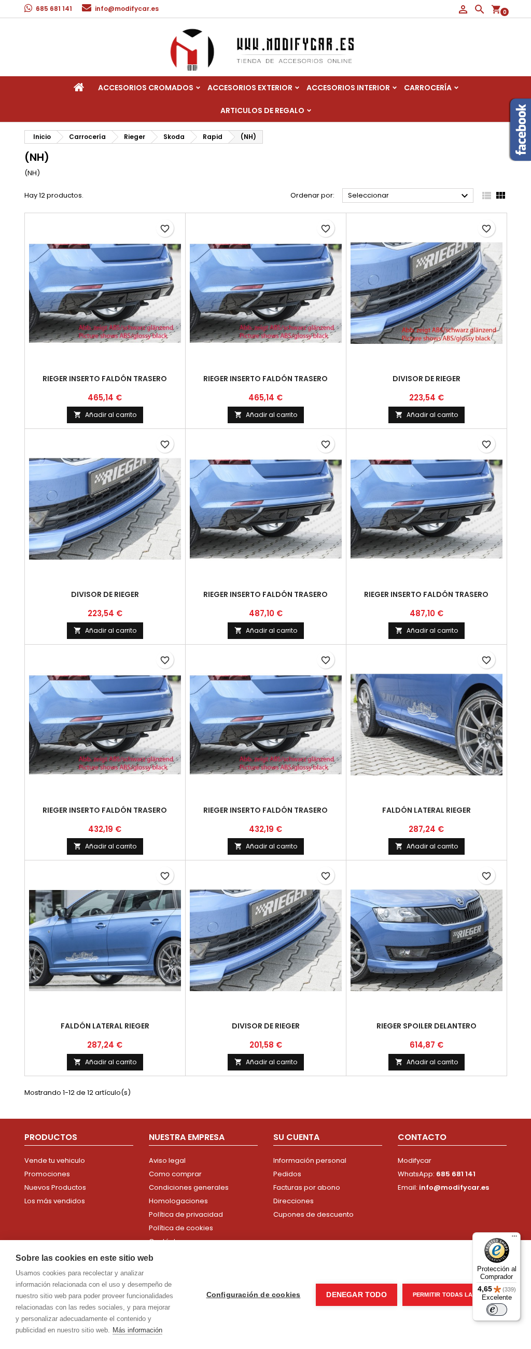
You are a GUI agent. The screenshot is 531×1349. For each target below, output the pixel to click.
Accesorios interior (348, 87)
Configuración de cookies (253, 1295)
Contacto (422, 1137)
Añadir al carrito (105, 414)
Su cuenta (296, 1137)
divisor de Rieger (426, 378)
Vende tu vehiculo (54, 1160)
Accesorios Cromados (145, 87)
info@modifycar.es (127, 8)
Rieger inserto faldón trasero (105, 378)
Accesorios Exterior (249, 87)
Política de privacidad (186, 1214)
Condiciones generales (189, 1187)
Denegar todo (356, 1295)
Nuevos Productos (55, 1187)
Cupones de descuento (313, 1214)
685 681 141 (54, 8)
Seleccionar (409, 196)
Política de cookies (181, 1228)
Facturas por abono (306, 1187)
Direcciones (293, 1201)
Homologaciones (178, 1201)
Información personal (309, 1160)
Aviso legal (167, 1160)
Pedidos (287, 1174)
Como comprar (175, 1174)
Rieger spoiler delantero (426, 1026)
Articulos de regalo (262, 110)
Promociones (47, 1174)
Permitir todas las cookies (459, 1294)
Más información (137, 1330)
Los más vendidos (54, 1201)
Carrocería (428, 87)
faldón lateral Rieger (426, 810)
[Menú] (514, 1238)
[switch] (496, 1309)
